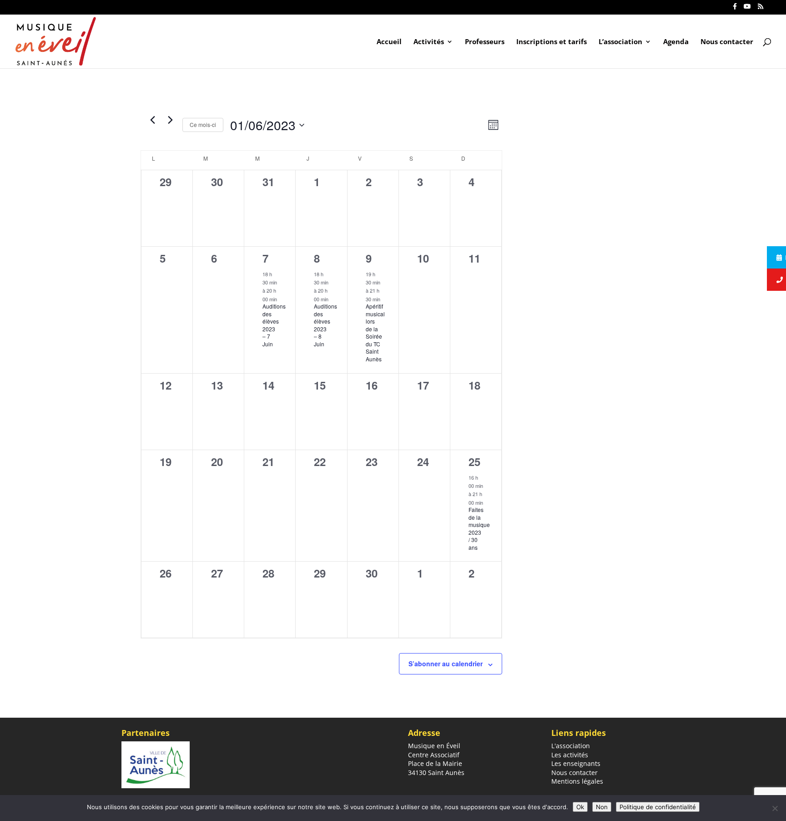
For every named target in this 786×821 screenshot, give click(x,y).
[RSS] (760, 9)
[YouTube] (747, 9)
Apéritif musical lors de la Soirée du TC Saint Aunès (375, 332)
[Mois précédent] (152, 119)
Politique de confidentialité (658, 807)
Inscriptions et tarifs (551, 42)
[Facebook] (735, 9)
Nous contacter (726, 42)
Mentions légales (577, 781)
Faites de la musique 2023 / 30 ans (479, 528)
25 (474, 461)
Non (602, 807)
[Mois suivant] (170, 119)
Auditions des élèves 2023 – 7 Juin (274, 325)
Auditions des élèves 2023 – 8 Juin (325, 325)
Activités (428, 42)
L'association (570, 745)
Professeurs (484, 42)
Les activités (569, 754)
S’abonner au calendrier (445, 663)
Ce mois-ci (203, 124)
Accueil (389, 42)
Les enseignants (575, 763)
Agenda (676, 42)
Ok (580, 807)
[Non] (774, 808)
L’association (620, 42)
